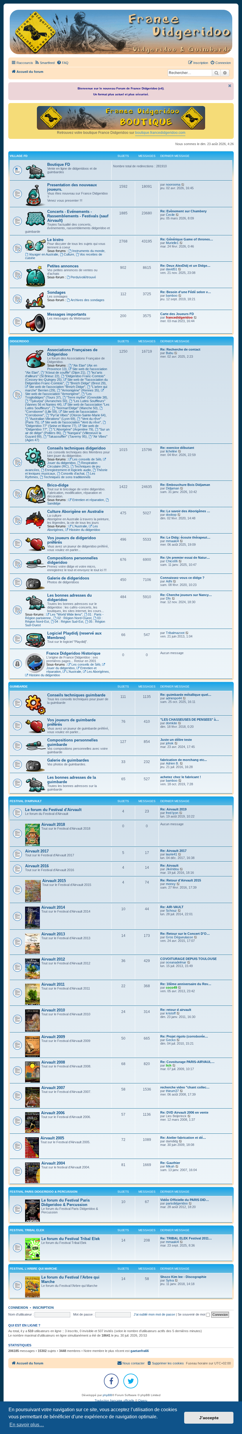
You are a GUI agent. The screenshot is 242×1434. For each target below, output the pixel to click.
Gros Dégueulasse (179, 937)
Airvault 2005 (52, 1138)
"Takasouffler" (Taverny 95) (67, 436)
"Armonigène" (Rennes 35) (80, 390)
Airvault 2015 (54, 881)
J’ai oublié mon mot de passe (154, 1314)
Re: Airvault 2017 (173, 850)
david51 (171, 269)
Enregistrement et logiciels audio (68, 470)
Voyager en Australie (43, 254)
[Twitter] (130, 1381)
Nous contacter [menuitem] (133, 1363)
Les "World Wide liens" (66, 614)
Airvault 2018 (53, 824)
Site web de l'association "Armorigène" (52, 394)
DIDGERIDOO (19, 341)
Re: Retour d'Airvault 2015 (180, 880)
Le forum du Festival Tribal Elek (70, 1239)
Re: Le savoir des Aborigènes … (185, 511)
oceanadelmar (176, 962)
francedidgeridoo (179, 317)
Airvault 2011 (53, 984)
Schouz (171, 910)
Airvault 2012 (53, 959)
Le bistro (55, 239)
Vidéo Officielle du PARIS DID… (184, 1200)
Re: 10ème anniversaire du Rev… (185, 984)
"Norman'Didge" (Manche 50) (77, 408)
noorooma (173, 184)
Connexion (18, 1307)
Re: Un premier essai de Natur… (185, 557)
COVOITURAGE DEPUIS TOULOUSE (188, 959)
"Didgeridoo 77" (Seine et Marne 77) (50, 426)
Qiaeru (142, 1400)
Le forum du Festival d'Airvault (53, 809)
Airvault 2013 (53, 934)
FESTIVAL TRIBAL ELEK (27, 1230)
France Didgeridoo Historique (73, 653)
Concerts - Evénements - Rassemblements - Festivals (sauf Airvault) (77, 216)
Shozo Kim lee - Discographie (183, 1277)
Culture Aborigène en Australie (75, 511)
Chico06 (172, 561)
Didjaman (172, 488)
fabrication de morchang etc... (183, 760)
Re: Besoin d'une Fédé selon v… (185, 292)
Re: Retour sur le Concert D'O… (185, 933)
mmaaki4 (172, 541)
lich (168, 1065)
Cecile (170, 214)
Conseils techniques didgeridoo (76, 448)
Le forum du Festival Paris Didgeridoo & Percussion (65, 1202)
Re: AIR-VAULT (172, 907)
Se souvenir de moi (192, 1314)
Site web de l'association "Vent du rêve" (73, 422)
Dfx (168, 598)
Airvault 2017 (37, 851)
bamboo (171, 295)
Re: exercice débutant (177, 447)
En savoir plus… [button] (26, 1424)
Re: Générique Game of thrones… (186, 239)
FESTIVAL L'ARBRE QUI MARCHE (33, 1268)
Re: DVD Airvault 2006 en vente (184, 1112)
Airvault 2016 (37, 866)
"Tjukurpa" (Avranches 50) (48, 401)
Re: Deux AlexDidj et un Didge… (185, 265)
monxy (171, 884)
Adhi (169, 581)
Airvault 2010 (53, 1010)
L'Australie (79, 526)
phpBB (107, 1395)
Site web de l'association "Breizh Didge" (57, 386)
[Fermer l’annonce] (230, 85)
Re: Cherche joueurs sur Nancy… (186, 595)
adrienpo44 (174, 698)
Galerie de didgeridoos (68, 578)
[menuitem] (45, 62)
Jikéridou (172, 869)
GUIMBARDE (19, 686)
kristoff (171, 1013)
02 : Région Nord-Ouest (74, 618)
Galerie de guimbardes (68, 760)
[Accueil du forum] (121, 32)
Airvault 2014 (53, 907)
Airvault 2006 (53, 1113)
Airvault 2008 (53, 1062)
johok (170, 743)
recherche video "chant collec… (185, 1087)
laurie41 (171, 854)
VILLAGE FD (18, 156)
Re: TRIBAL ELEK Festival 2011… (186, 1238)
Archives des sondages (87, 300)
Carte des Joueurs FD (177, 314)
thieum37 (172, 1091)
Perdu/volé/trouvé (83, 277)
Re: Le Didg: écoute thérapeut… (185, 537)
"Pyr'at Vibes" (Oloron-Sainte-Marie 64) (78, 415)
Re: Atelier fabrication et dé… (183, 1137)
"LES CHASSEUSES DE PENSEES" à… (189, 719)
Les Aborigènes (98, 671)
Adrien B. (172, 763)
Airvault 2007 (53, 1087)
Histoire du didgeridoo (84, 529)
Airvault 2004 (53, 1163)
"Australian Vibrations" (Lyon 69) (52, 418)
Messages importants (66, 314)
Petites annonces (63, 266)
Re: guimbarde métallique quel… (185, 694)
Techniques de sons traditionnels (67, 477)
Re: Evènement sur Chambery (183, 211)
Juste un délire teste (176, 739)
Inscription (43, 1307)
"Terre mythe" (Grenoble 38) (86, 397)
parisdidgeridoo (177, 1203)
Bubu (169, 353)
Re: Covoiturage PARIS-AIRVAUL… (187, 1062)
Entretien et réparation (88, 500)
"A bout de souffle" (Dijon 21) (65, 372)
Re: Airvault (169, 865)
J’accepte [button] (209, 1417)
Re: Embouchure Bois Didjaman (185, 484)
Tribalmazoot (175, 633)
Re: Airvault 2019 (173, 809)
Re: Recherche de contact (180, 349)
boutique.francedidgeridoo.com (160, 133)
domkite (171, 723)
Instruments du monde (88, 251)
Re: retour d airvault (175, 1009)
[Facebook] (111, 1381)
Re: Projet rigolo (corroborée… (184, 1036)
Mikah (170, 1166)
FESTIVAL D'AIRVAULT (26, 801)
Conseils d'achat (72, 473)
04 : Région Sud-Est (69, 621)
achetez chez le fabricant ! (180, 777)
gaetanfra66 (139, 1351)
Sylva (170, 1280)
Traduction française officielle (114, 1400)
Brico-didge (57, 485)
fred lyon (172, 813)
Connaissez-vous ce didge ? (182, 577)
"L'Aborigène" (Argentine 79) (73, 429)
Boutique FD (58, 164)
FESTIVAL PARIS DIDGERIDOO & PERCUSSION (43, 1191)
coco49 (171, 987)
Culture (69, 254)
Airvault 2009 (53, 1037)
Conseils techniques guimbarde (76, 695)
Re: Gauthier (170, 1163)
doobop (171, 514)
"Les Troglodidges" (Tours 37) (58, 395)
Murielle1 (172, 243)
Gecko (171, 1040)
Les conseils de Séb (86, 459)
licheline (171, 451)
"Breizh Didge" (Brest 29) (88, 383)
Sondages (56, 292)
